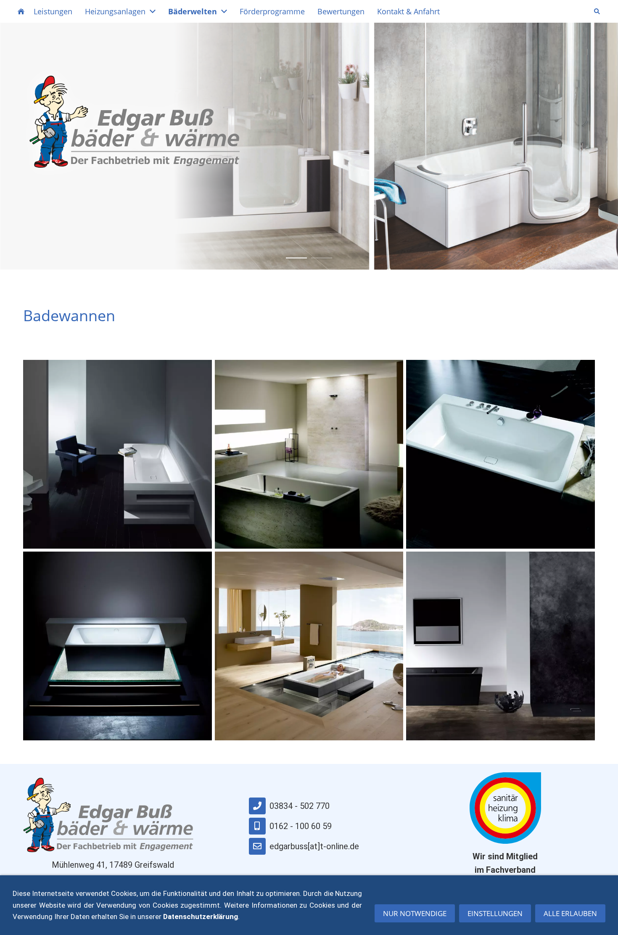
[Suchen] (597, 11)
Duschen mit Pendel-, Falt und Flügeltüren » (122, 207)
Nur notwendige (414, 913)
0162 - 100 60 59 (300, 826)
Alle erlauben (570, 913)
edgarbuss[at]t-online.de (314, 846)
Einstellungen (495, 913)
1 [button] (296, 258)
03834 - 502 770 (299, 806)
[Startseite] (21, 11)
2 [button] (321, 258)
